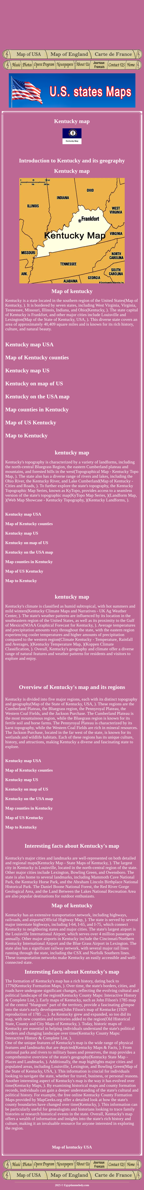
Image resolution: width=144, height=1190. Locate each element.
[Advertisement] (72, 24)
